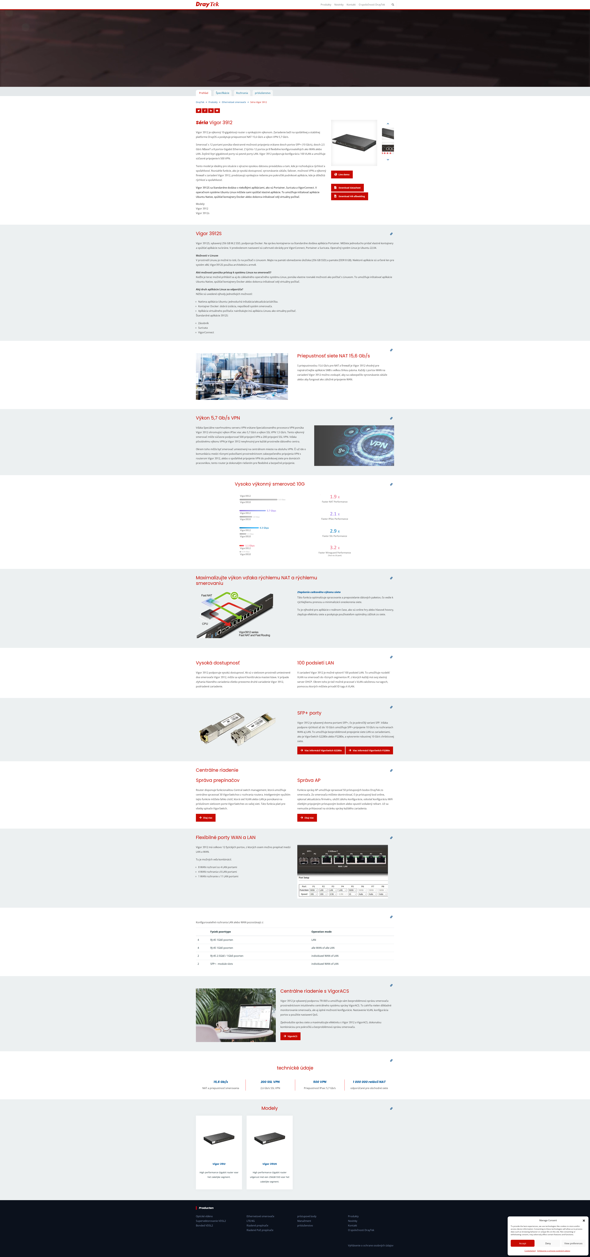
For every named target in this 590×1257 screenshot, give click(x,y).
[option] (295, 48)
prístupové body (306, 1216)
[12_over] (391, 1060)
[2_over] (391, 350)
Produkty (326, 4)
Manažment (304, 1221)
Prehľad (203, 93)
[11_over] (391, 985)
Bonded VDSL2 (204, 1225)
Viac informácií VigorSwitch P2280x (371, 750)
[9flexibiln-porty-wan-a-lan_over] (391, 838)
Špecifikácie (222, 93)
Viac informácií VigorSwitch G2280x (323, 750)
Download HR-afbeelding (351, 196)
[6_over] (391, 657)
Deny (548, 1243)
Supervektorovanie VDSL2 (211, 1221)
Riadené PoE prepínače (260, 1230)
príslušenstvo (263, 93)
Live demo (344, 174)
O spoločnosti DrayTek (372, 4)
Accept (522, 1243)
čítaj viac (207, 817)
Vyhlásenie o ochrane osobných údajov (553, 1250)
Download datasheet (349, 187)
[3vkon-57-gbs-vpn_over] (391, 418)
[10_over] (391, 917)
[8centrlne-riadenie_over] (391, 770)
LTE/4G (251, 1221)
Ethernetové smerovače (260, 1216)
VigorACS (292, 1036)
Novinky (339, 4)
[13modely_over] (391, 1108)
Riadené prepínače (257, 1225)
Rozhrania (242, 93)
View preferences (573, 1243)
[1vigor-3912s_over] (391, 234)
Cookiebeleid (530, 1250)
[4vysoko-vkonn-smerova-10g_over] (391, 484)
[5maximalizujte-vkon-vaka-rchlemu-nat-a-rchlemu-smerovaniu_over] (391, 578)
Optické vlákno (204, 1216)
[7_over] (391, 707)
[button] (583, 1220)
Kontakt (351, 4)
